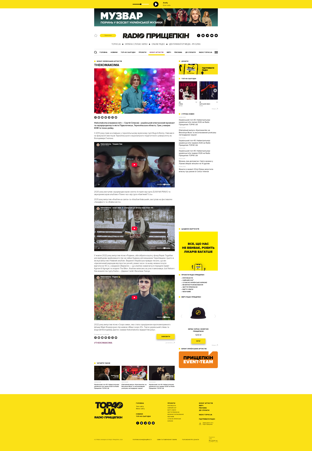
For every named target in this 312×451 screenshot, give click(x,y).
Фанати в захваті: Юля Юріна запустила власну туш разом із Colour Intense (196, 170)
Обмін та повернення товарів (167, 439)
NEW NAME (186, 292)
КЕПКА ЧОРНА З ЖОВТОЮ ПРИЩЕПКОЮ (198, 330)
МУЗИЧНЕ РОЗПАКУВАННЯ (192, 285)
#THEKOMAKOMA (103, 342)
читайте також (103, 363)
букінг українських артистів (194, 349)
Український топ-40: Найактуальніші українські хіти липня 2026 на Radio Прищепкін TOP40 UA (106, 386)
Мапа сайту (140, 409)
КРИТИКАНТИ (187, 278)
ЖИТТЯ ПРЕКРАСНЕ (190, 287)
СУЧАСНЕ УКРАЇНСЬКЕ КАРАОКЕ (194, 283)
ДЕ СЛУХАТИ (190, 52)
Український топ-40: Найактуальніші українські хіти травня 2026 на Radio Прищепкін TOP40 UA (194, 153)
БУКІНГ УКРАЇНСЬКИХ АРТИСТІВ (109, 61)
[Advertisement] (134, 355)
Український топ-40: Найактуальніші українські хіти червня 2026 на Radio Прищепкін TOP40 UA (162, 386)
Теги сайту (140, 406)
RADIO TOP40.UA (205, 52)
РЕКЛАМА (178, 52)
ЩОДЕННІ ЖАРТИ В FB (190, 229)
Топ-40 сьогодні (128, 52)
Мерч (169, 52)
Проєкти (171, 403)
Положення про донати (190, 439)
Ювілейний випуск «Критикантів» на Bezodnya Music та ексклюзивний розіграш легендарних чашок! (134, 386)
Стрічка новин (187, 114)
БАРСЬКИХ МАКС (205, 104)
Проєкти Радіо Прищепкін (192, 275)
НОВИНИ (139, 414)
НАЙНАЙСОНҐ (188, 280)
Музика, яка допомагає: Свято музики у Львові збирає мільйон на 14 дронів (196, 162)
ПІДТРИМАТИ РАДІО (207, 419)
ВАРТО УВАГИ (187, 289)
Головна (103, 52)
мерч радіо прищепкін (191, 297)
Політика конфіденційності (142, 439)
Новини (114, 52)
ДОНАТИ (184, 61)
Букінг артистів (156, 52)
